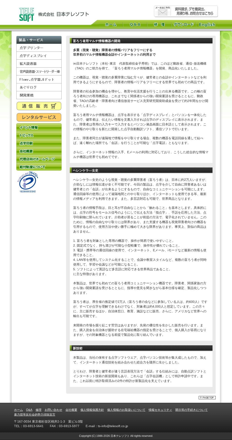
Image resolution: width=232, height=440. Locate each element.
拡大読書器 (39, 64)
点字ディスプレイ (39, 56)
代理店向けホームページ (39, 159)
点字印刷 (39, 143)
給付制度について (39, 167)
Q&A (135, 24)
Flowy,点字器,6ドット (39, 79)
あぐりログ (39, 87)
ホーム (111, 24)
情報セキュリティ (160, 410)
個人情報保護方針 (92, 410)
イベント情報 (39, 127)
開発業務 (39, 95)
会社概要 (39, 151)
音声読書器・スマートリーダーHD (39, 71)
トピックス (39, 135)
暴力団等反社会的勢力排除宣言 (34, 414)
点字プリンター (39, 48)
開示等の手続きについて (191, 410)
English (208, 24)
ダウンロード (184, 24)
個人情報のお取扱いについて (126, 410)
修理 (159, 24)
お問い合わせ (53, 410)
